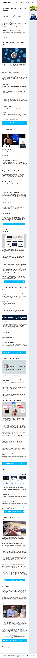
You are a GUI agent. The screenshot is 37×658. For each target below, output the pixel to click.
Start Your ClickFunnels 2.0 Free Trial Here (14, 640)
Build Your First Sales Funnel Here (13, 511)
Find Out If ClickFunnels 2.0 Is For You (13, 224)
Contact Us (28, 2)
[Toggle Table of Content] (8, 647)
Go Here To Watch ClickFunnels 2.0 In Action (14, 122)
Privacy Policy (22, 2)
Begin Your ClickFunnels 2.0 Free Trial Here (13, 463)
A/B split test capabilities (17, 630)
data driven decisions (6, 636)
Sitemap (33, 2)
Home (17, 2)
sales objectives (5, 577)
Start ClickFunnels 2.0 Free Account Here (13, 352)
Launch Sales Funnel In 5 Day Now (13, 281)
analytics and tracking (14, 635)
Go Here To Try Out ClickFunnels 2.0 (13, 580)
